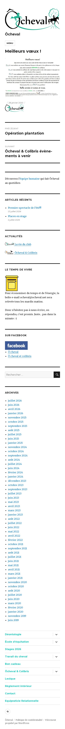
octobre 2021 (15, 544)
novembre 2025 (17, 417)
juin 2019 (13, 620)
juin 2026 (13, 404)
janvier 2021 (15, 577)
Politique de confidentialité (29, 720)
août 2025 (14, 430)
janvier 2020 (15, 611)
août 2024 (14, 459)
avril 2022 (14, 535)
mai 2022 (13, 531)
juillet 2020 (15, 594)
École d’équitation (17, 641)
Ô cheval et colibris (19, 356)
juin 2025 (13, 438)
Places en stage (17, 216)
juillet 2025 (14, 434)
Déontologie (13, 634)
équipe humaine (30, 178)
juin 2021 (13, 561)
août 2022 (14, 518)
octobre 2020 (16, 586)
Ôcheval (12, 34)
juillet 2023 (14, 493)
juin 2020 (14, 599)
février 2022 (15, 539)
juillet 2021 (14, 556)
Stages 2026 (13, 649)
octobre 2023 (15, 485)
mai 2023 (13, 501)
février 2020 (15, 607)
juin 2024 (13, 468)
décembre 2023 (17, 480)
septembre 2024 (18, 455)
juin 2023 (13, 497)
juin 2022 (13, 527)
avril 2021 (14, 569)
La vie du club (22, 244)
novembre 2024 (17, 447)
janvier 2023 (15, 514)
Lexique (10, 678)
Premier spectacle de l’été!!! (24, 207)
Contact (10, 693)
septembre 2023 (17, 489)
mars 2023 (14, 510)
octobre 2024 (16, 451)
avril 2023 (14, 506)
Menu (10, 43)
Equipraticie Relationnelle (22, 700)
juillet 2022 (15, 523)
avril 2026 (14, 409)
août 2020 (14, 590)
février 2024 (15, 472)
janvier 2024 (15, 476)
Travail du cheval (16, 656)
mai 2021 (13, 565)
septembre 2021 (17, 548)
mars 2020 (14, 603)
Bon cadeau (13, 664)
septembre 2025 (17, 425)
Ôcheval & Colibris (25, 252)
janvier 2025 (15, 442)
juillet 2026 (15, 400)
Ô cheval (13, 351)
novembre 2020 (17, 582)
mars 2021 (14, 573)
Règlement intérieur (18, 686)
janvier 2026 (15, 413)
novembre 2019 (17, 615)
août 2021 (13, 552)
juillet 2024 (15, 463)
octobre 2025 (15, 421)
